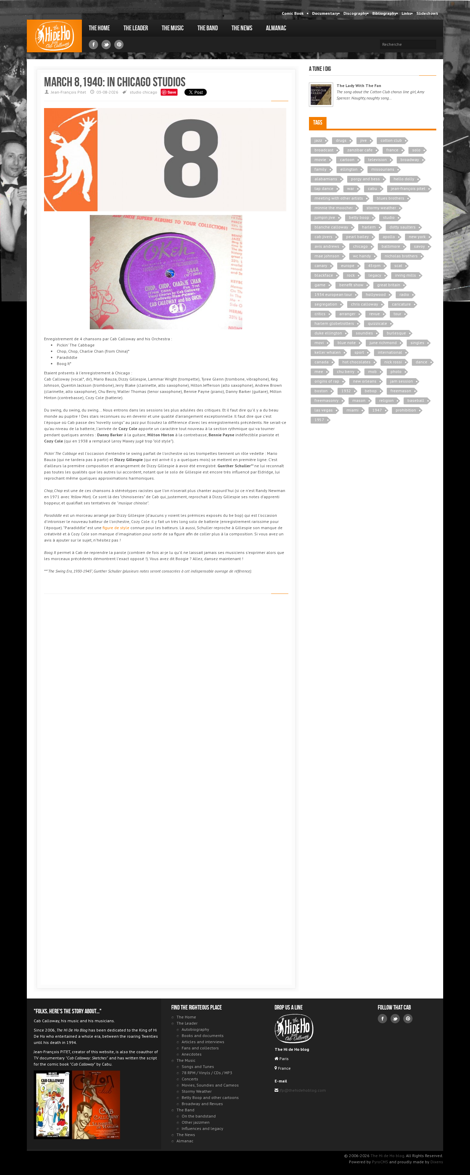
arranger (347, 313)
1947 (377, 410)
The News (242, 28)
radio (404, 294)
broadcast (323, 149)
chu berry (345, 371)
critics (319, 313)
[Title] (321, 95)
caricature (401, 304)
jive (363, 140)
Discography (355, 13)
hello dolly (404, 178)
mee (318, 371)
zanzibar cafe (360, 149)
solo (416, 149)
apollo (389, 236)
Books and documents (203, 1035)
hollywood (376, 294)
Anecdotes (192, 1054)
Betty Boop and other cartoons (210, 1097)
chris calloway (364, 304)
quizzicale (377, 323)
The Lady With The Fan (359, 85)
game (319, 284)
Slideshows (427, 13)
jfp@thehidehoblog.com (302, 1090)
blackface (323, 275)
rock (351, 275)
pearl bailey (357, 236)
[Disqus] (166, 696)
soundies (364, 332)
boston (321, 390)
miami (352, 410)
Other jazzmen (196, 1122)
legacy (374, 275)
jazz (318, 140)
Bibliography (384, 13)
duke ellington (328, 332)
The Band (207, 28)
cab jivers (323, 236)
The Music (173, 28)
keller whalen (327, 352)
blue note (347, 342)
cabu (372, 188)
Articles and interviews (203, 1041)
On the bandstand (199, 1116)
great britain (388, 284)
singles (417, 342)
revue (374, 313)
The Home (99, 28)
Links (406, 13)
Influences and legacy (202, 1128)
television (377, 159)
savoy (419, 246)
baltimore (391, 246)
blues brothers (390, 198)
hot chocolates (356, 361)
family (320, 169)
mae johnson (326, 255)
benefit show (351, 284)
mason (358, 400)
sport (359, 352)
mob (372, 371)
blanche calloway (331, 226)
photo (396, 371)
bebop (371, 390)
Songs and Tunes (198, 1066)
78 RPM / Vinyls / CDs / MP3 (207, 1072)
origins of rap (326, 381)
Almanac (276, 28)
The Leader (136, 28)
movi (319, 342)
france (392, 149)
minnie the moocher (333, 207)
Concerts (190, 1078)
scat (398, 265)
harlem (369, 226)
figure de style (116, 527)
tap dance (323, 188)
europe (347, 265)
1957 (319, 419)
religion (386, 400)
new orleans (364, 381)
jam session (401, 381)
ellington (348, 169)
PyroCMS (380, 1161)
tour (397, 313)
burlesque (396, 332)
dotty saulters (402, 226)
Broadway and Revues (202, 1103)
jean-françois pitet (408, 188)
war (350, 188)
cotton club (391, 140)
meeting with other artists (338, 198)
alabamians (325, 178)
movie (320, 159)
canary (320, 265)
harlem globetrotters (334, 323)
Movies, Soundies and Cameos (210, 1085)
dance (421, 361)
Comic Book (292, 13)
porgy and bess (365, 178)
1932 (346, 390)
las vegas (323, 410)
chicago (149, 92)
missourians (382, 169)
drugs (341, 140)
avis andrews (326, 246)
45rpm (374, 265)
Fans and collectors (200, 1047)
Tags (317, 122)
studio (135, 92)
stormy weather (381, 207)
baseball (415, 400)
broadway (409, 159)
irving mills (405, 275)
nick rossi (393, 361)
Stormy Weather (197, 1091)
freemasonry (326, 400)
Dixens (436, 1161)
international (390, 352)
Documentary (325, 13)
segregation (325, 304)
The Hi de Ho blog (54, 36)
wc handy (362, 255)
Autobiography (195, 1029)
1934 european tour (333, 294)
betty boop (359, 217)
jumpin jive (324, 217)
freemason (401, 390)
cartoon (347, 159)
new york (417, 236)
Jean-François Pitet (68, 92)
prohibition (406, 410)
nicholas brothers (401, 255)
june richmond (383, 342)
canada (321, 361)
